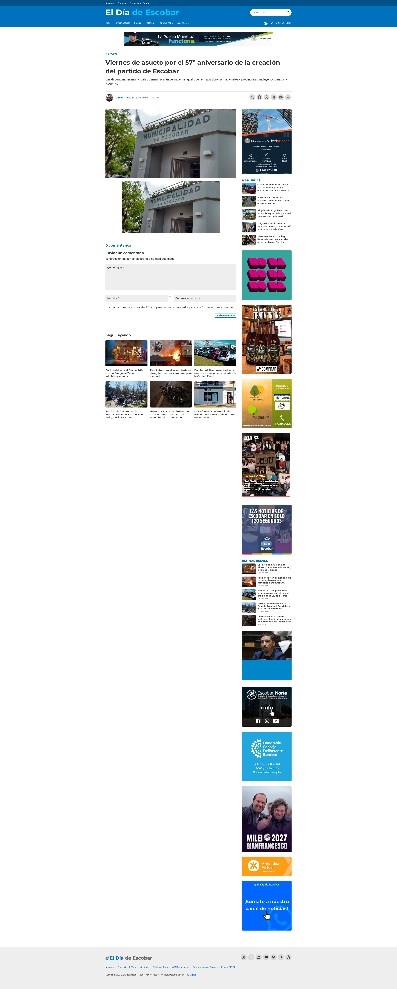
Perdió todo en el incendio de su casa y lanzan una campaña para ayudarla (171, 373)
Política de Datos (161, 967)
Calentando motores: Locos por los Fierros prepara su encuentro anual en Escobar (273, 187)
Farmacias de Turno (139, 3)
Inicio (108, 23)
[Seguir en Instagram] (259, 957)
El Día (142, 12)
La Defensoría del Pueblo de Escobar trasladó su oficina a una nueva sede (215, 414)
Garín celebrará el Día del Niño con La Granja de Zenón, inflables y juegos (124, 373)
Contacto (122, 3)
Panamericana (166, 23)
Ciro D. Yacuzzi (125, 97)
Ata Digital (191, 974)
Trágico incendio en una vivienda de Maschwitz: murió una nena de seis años (274, 226)
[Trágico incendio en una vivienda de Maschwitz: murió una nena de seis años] (249, 227)
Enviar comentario (226, 315)
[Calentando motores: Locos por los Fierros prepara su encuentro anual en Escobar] (249, 188)
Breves (111, 54)
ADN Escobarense (181, 967)
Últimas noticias (122, 23)
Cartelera (150, 23)
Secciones (182, 23)
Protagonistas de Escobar (205, 967)
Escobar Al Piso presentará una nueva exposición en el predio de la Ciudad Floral (215, 373)
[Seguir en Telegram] (281, 957)
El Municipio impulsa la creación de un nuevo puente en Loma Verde (274, 200)
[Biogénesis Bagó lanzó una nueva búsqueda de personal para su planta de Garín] (249, 214)
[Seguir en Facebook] (251, 957)
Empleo (137, 23)
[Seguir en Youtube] (266, 957)
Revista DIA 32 (228, 967)
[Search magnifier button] (288, 12)
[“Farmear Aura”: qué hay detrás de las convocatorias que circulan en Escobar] (249, 240)
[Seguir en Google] (288, 957)
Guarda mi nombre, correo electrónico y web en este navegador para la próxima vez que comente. (169, 307)
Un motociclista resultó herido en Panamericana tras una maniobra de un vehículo (169, 414)
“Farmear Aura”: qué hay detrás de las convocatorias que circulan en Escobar (272, 239)
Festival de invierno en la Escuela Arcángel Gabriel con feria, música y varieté (124, 414)
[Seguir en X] (244, 957)
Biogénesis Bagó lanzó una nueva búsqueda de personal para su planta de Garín (274, 213)
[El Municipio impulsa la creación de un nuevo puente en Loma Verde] (249, 201)
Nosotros (109, 3)
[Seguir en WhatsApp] (273, 957)
